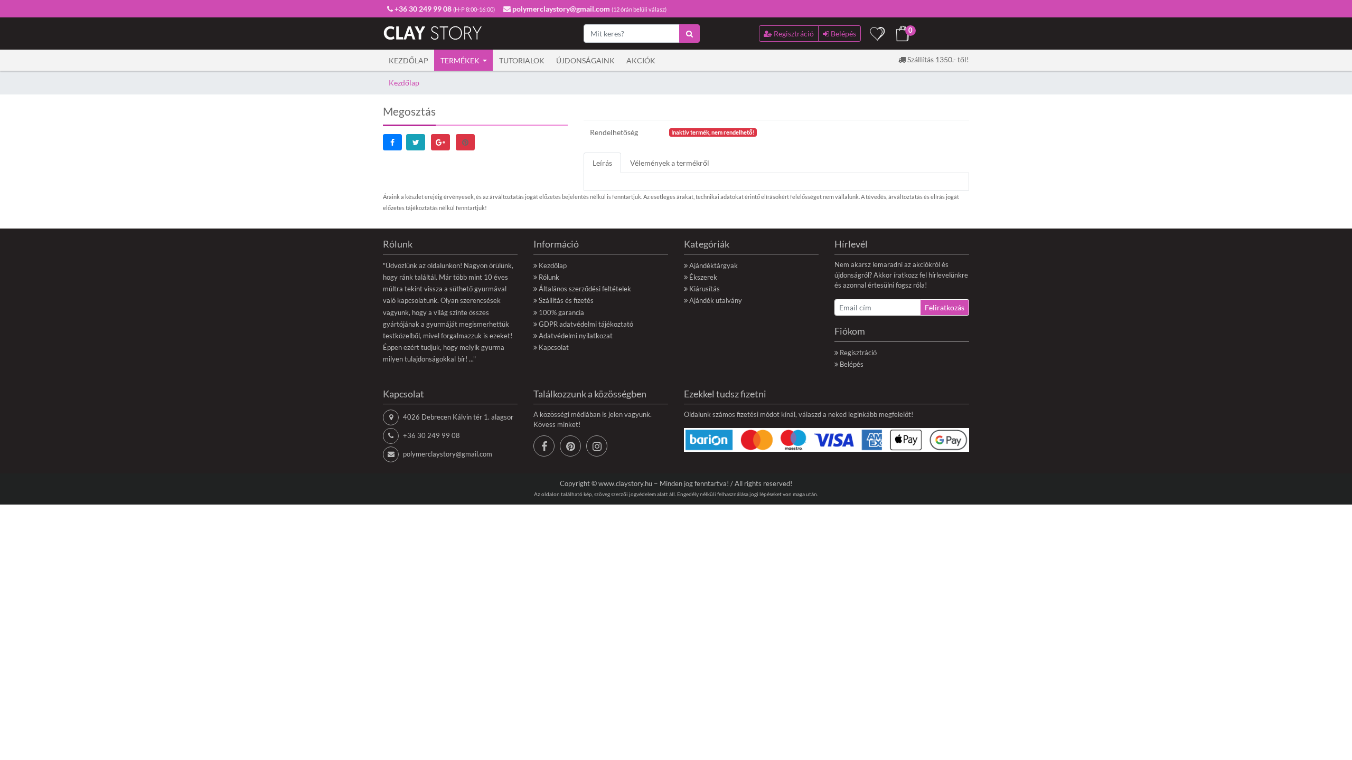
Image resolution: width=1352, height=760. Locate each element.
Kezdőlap (408, 60)
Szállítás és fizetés (566, 300)
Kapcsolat (554, 347)
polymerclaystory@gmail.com (447, 454)
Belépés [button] (842, 33)
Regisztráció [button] (793, 33)
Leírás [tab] (602, 162)
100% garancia (561, 312)
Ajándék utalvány (715, 300)
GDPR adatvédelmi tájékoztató (586, 324)
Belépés (851, 364)
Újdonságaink (585, 60)
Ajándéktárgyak (713, 265)
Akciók (640, 60)
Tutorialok (521, 60)
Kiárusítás (704, 288)
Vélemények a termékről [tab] (669, 162)
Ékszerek (703, 277)
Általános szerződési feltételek (585, 288)
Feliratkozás (944, 307)
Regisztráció (858, 352)
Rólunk (549, 277)
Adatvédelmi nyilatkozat (576, 335)
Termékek (460, 60)
